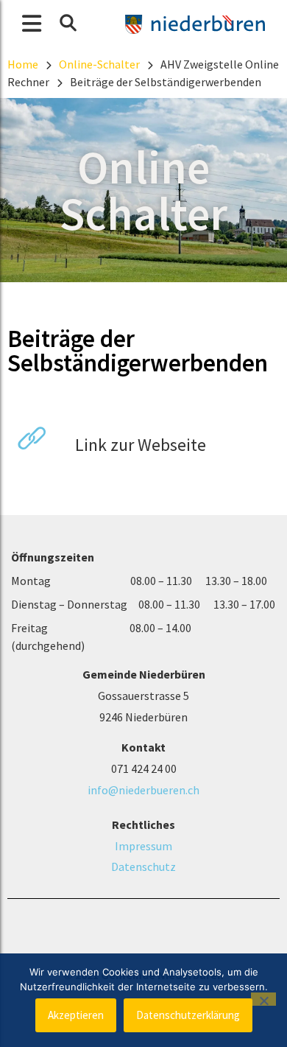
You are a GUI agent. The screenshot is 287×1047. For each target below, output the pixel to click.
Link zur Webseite (138, 444)
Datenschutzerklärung (188, 1015)
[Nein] (263, 999)
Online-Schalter (99, 64)
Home (22, 64)
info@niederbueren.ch (143, 789)
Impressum (143, 845)
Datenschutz (143, 866)
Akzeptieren (76, 1015)
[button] (67, 22)
